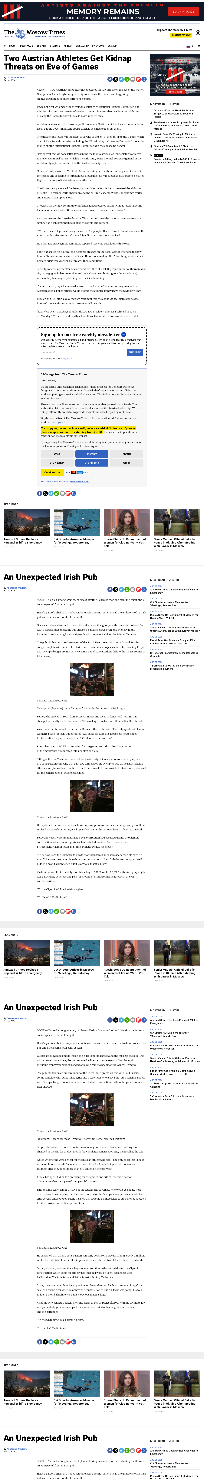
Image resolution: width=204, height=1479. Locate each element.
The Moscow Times (16, 77)
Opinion (67, 46)
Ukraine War (26, 46)
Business (55, 46)
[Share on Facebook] (110, 79)
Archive (112, 46)
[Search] (199, 46)
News (12, 46)
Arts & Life (82, 46)
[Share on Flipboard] (138, 79)
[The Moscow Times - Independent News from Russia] (34, 33)
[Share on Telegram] (121, 79)
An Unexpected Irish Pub (51, 577)
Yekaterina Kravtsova (17, 588)
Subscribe (135, 352)
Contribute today (181, 35)
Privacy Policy (66, 358)
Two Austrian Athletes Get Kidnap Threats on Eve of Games (68, 62)
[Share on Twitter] (115, 79)
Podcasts (98, 46)
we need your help (58, 422)
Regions (41, 46)
